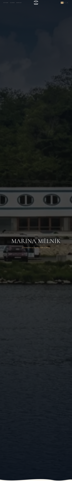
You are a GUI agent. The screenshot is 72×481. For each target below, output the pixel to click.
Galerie (12, 2)
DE (67, 2)
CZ (62, 2)
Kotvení (5, 2)
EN (64, 2)
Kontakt (19, 2)
